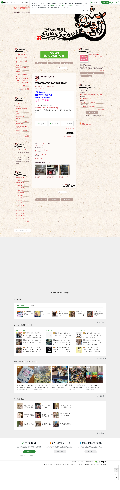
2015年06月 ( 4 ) (20, 208)
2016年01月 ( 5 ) (20, 190)
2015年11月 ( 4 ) (20, 195)
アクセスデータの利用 (77, 464)
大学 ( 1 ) (18, 118)
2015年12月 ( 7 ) (20, 193)
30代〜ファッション (22, 330)
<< (19, 149)
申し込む (90, 451)
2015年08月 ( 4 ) (20, 203)
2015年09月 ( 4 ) (20, 200)
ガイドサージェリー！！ (22, 85)
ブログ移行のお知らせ (47, 77)
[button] (116, 478)
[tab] (23, 306)
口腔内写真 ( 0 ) (20, 113)
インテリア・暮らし (81, 330)
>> (26, 149)
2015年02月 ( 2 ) (20, 218)
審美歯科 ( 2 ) (19, 123)
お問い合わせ (58, 464)
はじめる (29, 451)
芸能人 (33, 305)
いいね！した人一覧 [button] (68, 128)
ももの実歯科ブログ (24, 7)
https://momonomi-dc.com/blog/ (46, 108)
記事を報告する (70, 136)
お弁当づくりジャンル (23, 305)
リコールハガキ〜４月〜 (41, 154)
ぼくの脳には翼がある (85, 98)
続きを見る (101, 70)
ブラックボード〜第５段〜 (42, 150)
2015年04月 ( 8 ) (20, 213)
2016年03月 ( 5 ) (20, 185)
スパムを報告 (48, 464)
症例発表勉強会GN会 (21, 72)
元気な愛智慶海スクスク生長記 (87, 106)
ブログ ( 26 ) (19, 103)
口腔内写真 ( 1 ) (20, 116)
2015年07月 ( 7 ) (20, 205)
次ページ (62, 68)
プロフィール (92, 56)
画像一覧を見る (25, 90)
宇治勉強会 (19, 65)
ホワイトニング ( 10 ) (21, 121)
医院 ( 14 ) (18, 106)
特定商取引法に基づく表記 (93, 464)
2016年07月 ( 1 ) (20, 177)
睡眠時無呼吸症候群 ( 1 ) (22, 108)
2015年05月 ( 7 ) (20, 210)
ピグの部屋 (99, 56)
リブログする (68, 123)
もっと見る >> (38, 158)
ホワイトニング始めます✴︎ (41, 146)
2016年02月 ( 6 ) (20, 188)
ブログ (41, 88)
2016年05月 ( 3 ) (20, 180)
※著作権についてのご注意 (85, 124)
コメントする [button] (55, 123)
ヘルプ (104, 464)
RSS (83, 123)
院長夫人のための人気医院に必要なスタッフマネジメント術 (92, 94)
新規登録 (105, 2)
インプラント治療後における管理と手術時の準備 (22, 79)
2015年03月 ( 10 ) (20, 215)
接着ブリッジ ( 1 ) (20, 111)
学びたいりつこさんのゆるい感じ (88, 102)
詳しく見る (60, 451)
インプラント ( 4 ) (20, 133)
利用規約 (67, 464)
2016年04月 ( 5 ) (20, 183)
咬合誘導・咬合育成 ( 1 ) (22, 130)
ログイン (114, 2)
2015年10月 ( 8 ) (20, 198)
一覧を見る (101, 109)
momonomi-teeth (94, 54)
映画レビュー (50, 330)
